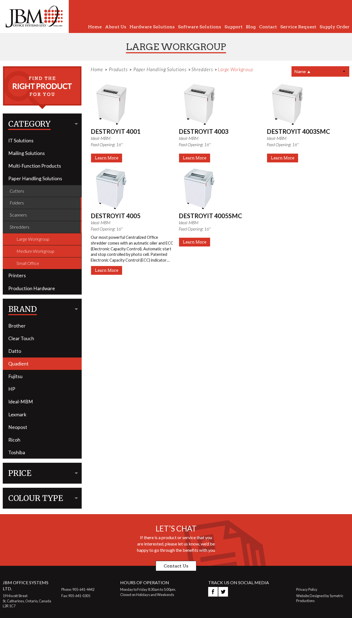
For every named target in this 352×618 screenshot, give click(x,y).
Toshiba (16, 452)
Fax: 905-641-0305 (75, 596)
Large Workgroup (33, 239)
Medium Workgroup (35, 251)
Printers (17, 275)
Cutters (17, 190)
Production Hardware (31, 288)
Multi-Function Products (34, 166)
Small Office (27, 263)
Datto (14, 351)
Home (97, 69)
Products (118, 69)
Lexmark (17, 414)
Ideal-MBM (20, 401)
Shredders (19, 226)
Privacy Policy (306, 589)
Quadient (18, 364)
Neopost (17, 427)
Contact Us (176, 566)
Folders (17, 202)
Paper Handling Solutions (35, 178)
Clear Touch (21, 338)
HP (11, 389)
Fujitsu (15, 376)
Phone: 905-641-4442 (77, 589)
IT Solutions (21, 140)
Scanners (18, 214)
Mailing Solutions (26, 153)
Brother (17, 326)
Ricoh (14, 440)
